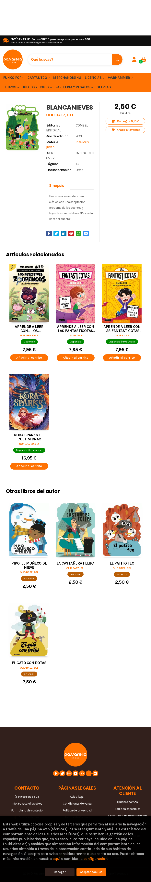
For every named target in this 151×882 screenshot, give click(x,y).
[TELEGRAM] (95, 773)
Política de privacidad (77, 810)
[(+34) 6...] (82, 773)
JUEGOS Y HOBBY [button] (36, 87)
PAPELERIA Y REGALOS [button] (73, 87)
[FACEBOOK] (56, 773)
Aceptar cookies (91, 872)
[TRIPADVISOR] (89, 773)
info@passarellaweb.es (27, 803)
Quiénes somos (127, 802)
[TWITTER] (62, 773)
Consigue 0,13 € (127, 121)
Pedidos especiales (127, 809)
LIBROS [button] (11, 87)
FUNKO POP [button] (12, 78)
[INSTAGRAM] (69, 773)
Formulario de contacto (27, 810)
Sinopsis (56, 185)
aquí (56, 858)
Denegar (60, 872)
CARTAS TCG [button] (38, 78)
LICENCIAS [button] (93, 78)
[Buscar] (117, 59)
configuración (96, 858)
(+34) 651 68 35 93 (27, 796)
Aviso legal (77, 796)
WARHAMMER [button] (119, 78)
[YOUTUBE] (75, 773)
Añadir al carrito (29, 357)
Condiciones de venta (77, 803)
